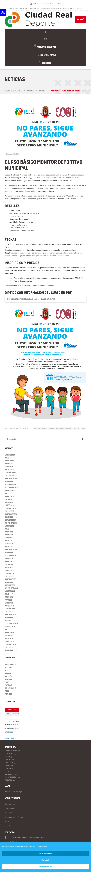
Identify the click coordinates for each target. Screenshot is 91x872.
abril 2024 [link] (9, 538)
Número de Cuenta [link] (69, 8)
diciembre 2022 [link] (11, 550)
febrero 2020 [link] (10, 644)
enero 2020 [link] (9, 647)
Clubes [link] (7, 670)
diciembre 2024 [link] (11, 514)
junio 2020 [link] (9, 632)
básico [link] (44, 428)
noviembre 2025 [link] (11, 482)
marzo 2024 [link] (9, 541)
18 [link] (16, 725)
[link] (3, 12)
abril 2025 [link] (9, 502)
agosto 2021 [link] (10, 591)
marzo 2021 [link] (9, 606)
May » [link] (13, 738)
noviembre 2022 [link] (11, 553)
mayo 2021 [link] (9, 600)
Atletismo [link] (9, 667)
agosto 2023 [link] (10, 544)
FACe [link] (7, 821)
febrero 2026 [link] (10, 473)
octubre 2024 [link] (10, 520)
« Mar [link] (7, 738)
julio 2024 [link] (9, 529)
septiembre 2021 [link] (11, 588)
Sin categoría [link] (10, 688)
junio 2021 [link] (9, 597)
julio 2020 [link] (9, 630)
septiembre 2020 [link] (11, 624)
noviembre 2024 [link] (11, 517)
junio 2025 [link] (9, 496)
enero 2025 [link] (9, 511)
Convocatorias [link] (10, 808)
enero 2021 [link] (9, 612)
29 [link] (10, 732)
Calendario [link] (23, 8)
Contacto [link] (80, 8)
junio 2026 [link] (9, 461)
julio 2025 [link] (9, 493)
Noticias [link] (37, 428)
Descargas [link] (9, 813)
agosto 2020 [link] (10, 627)
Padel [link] (7, 682)
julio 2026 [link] (9, 458)
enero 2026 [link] (9, 476)
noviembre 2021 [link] (11, 582)
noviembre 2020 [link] (11, 618)
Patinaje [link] (8, 685)
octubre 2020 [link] (10, 621)
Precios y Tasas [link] (13, 8)
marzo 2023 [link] (9, 547)
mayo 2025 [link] (9, 499)
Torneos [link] (8, 694)
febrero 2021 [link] (10, 609)
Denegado (46, 860)
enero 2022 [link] (9, 576)
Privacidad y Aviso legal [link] (13, 792)
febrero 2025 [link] (10, 508)
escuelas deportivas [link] (63, 428)
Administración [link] (11, 664)
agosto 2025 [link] (10, 490)
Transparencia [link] (34, 8)
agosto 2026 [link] (10, 455)
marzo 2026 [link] (9, 470)
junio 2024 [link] (9, 532)
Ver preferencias (45, 866)
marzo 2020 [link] (9, 641)
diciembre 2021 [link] (10, 579)
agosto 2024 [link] (10, 526)
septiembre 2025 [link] (11, 487)
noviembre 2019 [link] (11, 650)
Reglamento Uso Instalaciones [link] (51, 8)
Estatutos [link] (8, 826)
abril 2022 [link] (9, 567)
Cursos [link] (8, 673)
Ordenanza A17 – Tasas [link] (14, 817)
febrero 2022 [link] (10, 573)
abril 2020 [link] (9, 638)
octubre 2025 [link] (10, 485)
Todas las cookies (45, 853)
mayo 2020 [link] (9, 635)
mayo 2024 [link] (9, 535)
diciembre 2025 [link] (11, 479)
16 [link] (12, 725)
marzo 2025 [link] (9, 505)
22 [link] (10, 728)
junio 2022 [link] (9, 561)
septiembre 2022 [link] (11, 556)
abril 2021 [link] (9, 603)
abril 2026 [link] (9, 467)
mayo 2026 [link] (9, 464)
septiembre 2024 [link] (11, 523)
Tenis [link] (7, 691)
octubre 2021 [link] (10, 585)
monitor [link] (76, 428)
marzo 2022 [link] (9, 570)
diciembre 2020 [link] (11, 615)
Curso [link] (51, 428)
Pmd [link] (83, 428)
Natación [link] (8, 676)
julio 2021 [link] (9, 594)
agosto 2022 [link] (10, 558)
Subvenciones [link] (10, 804)
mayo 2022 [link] (9, 564)
